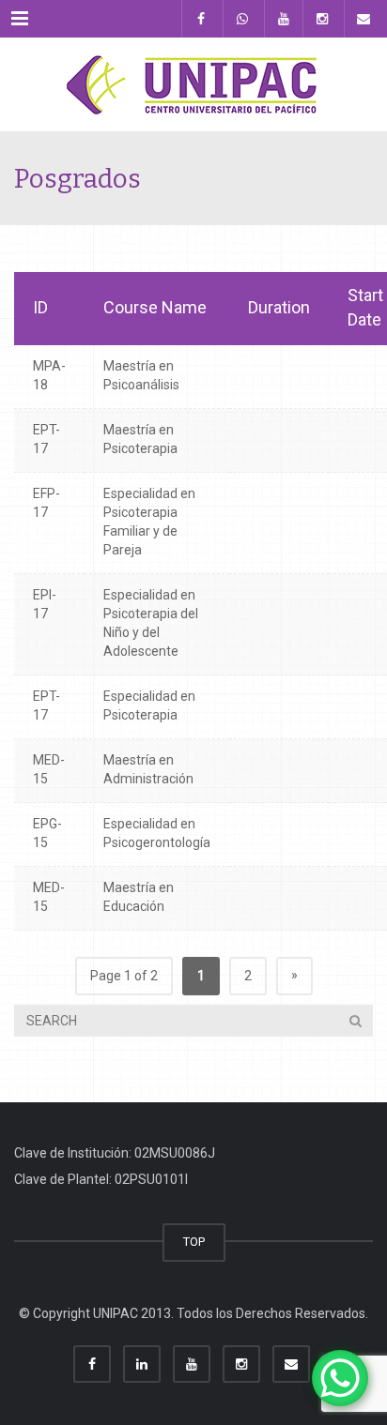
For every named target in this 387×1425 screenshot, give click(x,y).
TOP (194, 1242)
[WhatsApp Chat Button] (340, 1378)
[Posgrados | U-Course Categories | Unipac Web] (193, 84)
